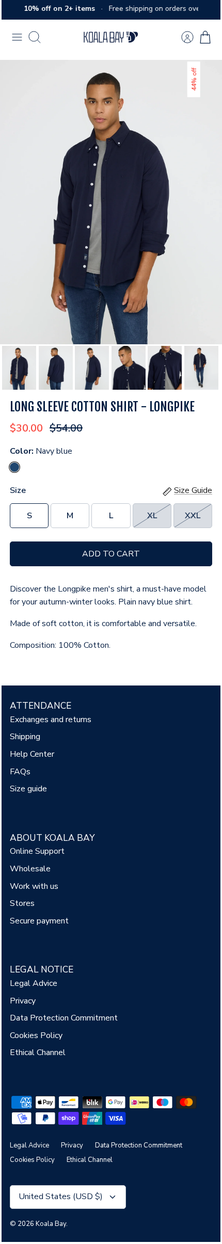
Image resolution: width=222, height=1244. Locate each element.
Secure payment (39, 921)
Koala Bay (51, 1224)
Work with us (34, 886)
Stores (22, 903)
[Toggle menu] (17, 37)
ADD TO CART (111, 554)
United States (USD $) (61, 1196)
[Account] (182, 37)
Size (18, 490)
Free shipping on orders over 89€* (162, 8)
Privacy (23, 1001)
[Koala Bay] (111, 37)
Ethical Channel (38, 1052)
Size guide (28, 788)
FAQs (20, 771)
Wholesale (30, 868)
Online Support (37, 851)
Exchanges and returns (50, 719)
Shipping (25, 736)
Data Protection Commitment (64, 1018)
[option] (111, 202)
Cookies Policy (36, 1035)
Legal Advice (33, 983)
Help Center (32, 754)
